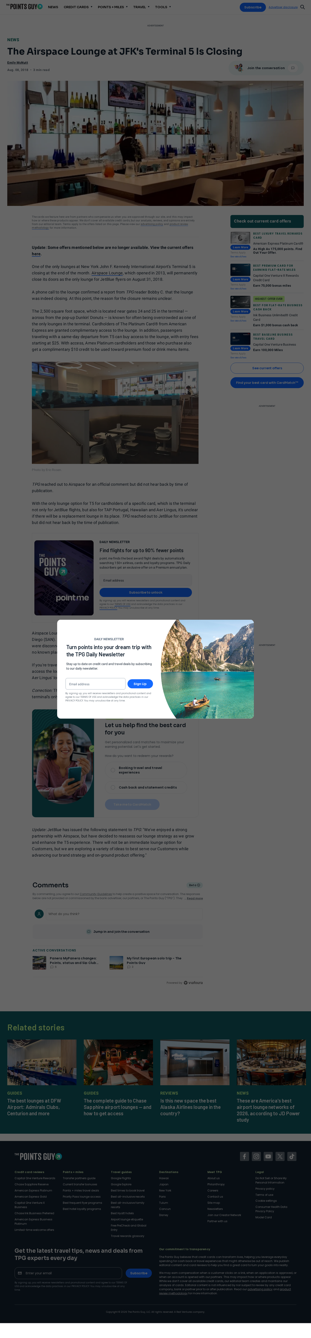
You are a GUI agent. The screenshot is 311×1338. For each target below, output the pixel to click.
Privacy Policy (74, 700)
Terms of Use (88, 696)
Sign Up (140, 684)
